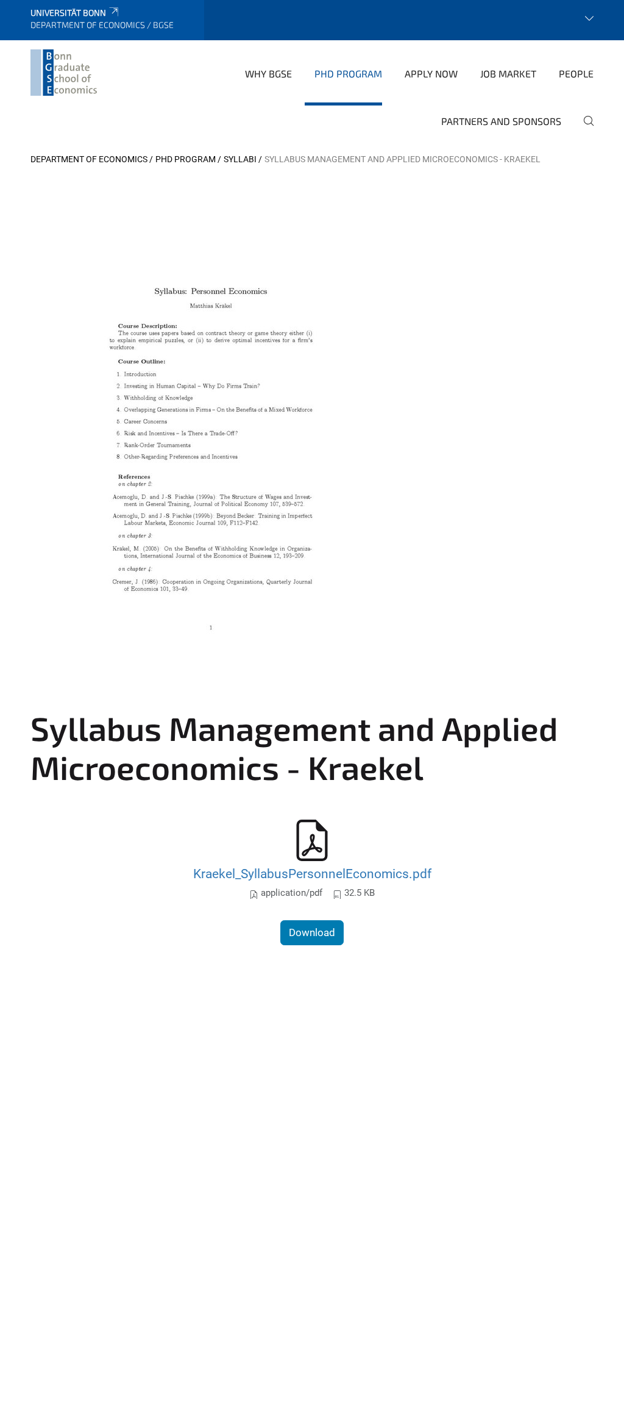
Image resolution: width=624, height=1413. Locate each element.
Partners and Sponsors (501, 121)
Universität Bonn (68, 12)
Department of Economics (88, 159)
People (576, 73)
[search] (584, 129)
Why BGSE (268, 73)
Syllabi (240, 159)
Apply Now (431, 73)
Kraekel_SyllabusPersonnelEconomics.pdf (312, 873)
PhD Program (348, 73)
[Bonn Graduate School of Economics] (63, 72)
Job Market (508, 73)
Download (312, 932)
